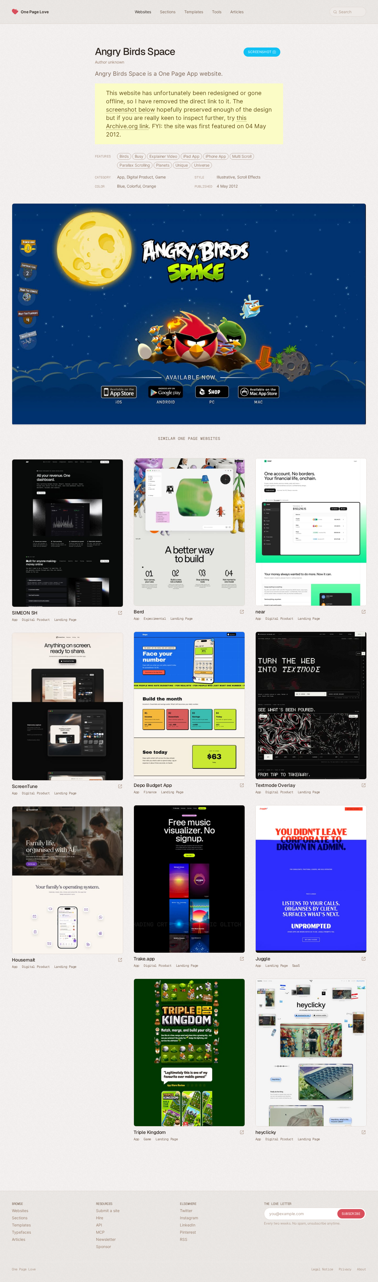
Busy (139, 156)
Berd (139, 612)
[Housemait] (67, 880)
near (260, 612)
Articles (18, 1239)
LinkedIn (187, 1225)
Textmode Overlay (275, 785)
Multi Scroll (242, 156)
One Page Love (35, 11)
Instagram (189, 1217)
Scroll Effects (249, 177)
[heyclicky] (310, 1052)
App (121, 177)
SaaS (296, 965)
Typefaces (21, 1232)
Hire (99, 1217)
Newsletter (106, 1239)
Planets (162, 165)
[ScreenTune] (67, 707)
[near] (310, 532)
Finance (150, 792)
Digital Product (140, 177)
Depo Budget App (153, 785)
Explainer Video (163, 156)
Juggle (262, 959)
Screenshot (260, 52)
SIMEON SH (24, 613)
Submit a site (108, 1210)
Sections (19, 1217)
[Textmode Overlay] (310, 705)
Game (160, 177)
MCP (100, 1232)
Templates (21, 1225)
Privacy (345, 1269)
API (99, 1225)
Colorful (133, 186)
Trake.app (144, 959)
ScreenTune (25, 786)
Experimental (155, 618)
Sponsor (103, 1246)
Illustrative (226, 177)
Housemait (23, 960)
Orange (149, 186)
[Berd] (189, 532)
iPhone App (216, 156)
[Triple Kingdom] (189, 1052)
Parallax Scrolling (135, 165)
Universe (201, 165)
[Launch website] (241, 612)
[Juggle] (310, 879)
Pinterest (188, 1232)
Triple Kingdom (150, 1132)
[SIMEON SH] (67, 533)
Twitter (186, 1210)
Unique (181, 165)
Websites (20, 1210)
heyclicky (265, 1132)
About (361, 1269)
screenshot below (130, 109)
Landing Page (181, 618)
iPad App (191, 156)
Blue (121, 186)
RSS (183, 1239)
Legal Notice (322, 1269)
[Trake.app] (189, 879)
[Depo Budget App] (189, 705)
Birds (124, 156)
